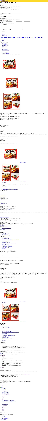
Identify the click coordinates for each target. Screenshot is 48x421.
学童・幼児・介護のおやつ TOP (5, 233)
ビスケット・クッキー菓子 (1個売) (6, 53)
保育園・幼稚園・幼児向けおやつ (5, 238)
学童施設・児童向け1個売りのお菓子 (6, 242)
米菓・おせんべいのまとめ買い (5, 392)
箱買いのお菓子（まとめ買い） (5, 50)
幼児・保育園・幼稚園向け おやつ (14, 189)
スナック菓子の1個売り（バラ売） (6, 394)
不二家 (2, 341)
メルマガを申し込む (2, 355)
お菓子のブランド (4, 248)
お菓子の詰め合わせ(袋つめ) (5, 49)
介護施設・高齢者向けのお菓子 (5, 337)
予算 (1, 22)
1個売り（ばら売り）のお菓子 (5, 393)
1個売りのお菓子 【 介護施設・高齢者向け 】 (7, 245)
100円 (13, 23)
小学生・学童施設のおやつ (5, 44)
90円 (11, 23)
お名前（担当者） (3, 7)
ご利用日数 (5, 24)
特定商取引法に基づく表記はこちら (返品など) (4, 217)
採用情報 (5, 405)
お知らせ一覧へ (2, 367)
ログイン (3, 406)
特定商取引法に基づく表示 (5, 404)
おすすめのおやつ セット (4, 43)
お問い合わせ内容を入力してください (5, 13)
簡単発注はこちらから (4, 46)
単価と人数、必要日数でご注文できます (6, 228)
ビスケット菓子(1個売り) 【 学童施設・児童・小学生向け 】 (9, 335)
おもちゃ (3, 397)
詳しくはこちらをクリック (9, 209)
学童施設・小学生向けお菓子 (6, 189)
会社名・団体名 (2, 20)
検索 (7, 42)
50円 (3, 23)
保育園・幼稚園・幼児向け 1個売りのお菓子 (7, 239)
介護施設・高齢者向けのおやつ (5, 45)
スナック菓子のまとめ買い (5, 391)
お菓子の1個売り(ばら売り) (5, 234)
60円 (5, 23)
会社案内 (3, 405)
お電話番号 (2, 8)
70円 (7, 23)
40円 (1, 23)
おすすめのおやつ (4, 388)
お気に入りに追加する (3, 197)
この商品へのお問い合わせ (3, 199)
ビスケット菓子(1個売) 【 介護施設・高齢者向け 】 (8, 246)
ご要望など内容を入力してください (7, 29)
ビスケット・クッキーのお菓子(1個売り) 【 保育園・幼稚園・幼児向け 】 (10, 332)
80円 (9, 23)
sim (14, 414)
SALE (2, 47)
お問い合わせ (1, 353)
